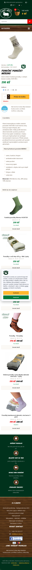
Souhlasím (16, 293)
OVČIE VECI (14, 563)
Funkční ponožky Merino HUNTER (16, 217)
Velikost (3, 87)
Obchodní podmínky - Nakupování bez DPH (16, 508)
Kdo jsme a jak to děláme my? (16, 510)
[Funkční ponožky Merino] (15, 47)
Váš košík (22, 12)
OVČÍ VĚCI (10, 65)
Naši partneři (16, 516)
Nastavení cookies (16, 523)
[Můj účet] (26, 2)
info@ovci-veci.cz (17, 534)
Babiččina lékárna (24, 563)
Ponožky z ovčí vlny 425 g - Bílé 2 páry (16, 256)
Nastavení (16, 297)
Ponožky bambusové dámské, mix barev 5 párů (16, 416)
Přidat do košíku (20, 97)
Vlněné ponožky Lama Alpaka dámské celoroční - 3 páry (16, 375)
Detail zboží (16, 229)
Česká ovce (16, 565)
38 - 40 (14, 90)
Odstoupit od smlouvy (16, 521)
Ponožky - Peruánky (16, 336)
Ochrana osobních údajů (16, 513)
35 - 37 (7, 90)
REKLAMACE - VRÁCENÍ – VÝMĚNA (16, 518)
